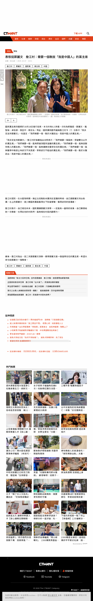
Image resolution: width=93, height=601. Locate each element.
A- (14, 120)
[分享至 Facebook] (2, 75)
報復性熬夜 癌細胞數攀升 (20, 341)
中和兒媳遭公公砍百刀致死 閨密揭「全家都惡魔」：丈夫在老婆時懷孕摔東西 (18, 474)
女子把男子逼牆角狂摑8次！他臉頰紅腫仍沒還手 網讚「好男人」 (46, 387)
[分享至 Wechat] (2, 79)
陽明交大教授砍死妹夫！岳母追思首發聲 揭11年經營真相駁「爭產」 (18, 409)
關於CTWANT (26, 571)
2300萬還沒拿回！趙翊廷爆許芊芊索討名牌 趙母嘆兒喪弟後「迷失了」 (73, 539)
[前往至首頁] (10, 33)
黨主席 (37, 66)
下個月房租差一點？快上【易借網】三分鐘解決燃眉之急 (73, 517)
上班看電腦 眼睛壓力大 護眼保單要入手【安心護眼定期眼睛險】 (18, 430)
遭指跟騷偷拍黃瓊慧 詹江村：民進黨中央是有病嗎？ (29, 294)
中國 (45, 66)
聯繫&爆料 (40, 571)
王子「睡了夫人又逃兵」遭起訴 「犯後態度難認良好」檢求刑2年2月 (18, 495)
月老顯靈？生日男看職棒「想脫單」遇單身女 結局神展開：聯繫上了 (39, 326)
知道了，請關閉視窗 (81, 590)
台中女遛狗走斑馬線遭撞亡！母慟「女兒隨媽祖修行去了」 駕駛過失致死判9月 (73, 409)
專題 (84, 39)
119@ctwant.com (60, 351)
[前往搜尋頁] (88, 33)
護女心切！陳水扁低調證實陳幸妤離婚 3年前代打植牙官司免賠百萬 (18, 452)
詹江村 (9, 66)
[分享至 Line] (2, 71)
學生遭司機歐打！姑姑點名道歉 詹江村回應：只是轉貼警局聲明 (33, 286)
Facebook (30, 577)
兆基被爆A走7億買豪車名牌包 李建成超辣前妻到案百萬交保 (73, 495)
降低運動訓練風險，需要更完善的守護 (45, 495)
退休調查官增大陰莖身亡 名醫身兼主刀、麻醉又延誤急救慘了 (19, 387)
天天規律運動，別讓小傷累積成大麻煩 (45, 409)
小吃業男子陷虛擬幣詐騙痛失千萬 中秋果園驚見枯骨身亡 (34, 330)
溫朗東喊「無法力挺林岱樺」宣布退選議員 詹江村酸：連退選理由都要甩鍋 (38, 278)
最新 (16, 39)
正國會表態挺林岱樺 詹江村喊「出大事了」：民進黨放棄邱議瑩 (33, 282)
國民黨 (28, 66)
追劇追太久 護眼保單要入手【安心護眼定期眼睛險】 (19, 517)
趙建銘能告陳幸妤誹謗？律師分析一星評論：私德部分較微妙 (45, 517)
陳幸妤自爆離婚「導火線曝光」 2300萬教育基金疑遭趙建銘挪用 (46, 539)
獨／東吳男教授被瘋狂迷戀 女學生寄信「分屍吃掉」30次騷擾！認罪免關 (46, 430)
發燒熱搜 (69, 571)
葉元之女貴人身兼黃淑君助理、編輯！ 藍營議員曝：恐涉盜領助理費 (35, 290)
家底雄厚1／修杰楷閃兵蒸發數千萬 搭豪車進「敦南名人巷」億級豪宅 (18, 539)
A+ (8, 120)
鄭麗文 (18, 66)
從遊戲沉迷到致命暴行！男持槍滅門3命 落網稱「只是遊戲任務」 (37, 319)
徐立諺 (12, 61)
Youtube (48, 577)
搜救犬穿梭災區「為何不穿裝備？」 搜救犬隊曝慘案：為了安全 (36, 337)
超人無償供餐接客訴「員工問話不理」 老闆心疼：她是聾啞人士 (36, 323)
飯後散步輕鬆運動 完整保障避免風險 (46, 452)
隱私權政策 (53, 595)
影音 (77, 39)
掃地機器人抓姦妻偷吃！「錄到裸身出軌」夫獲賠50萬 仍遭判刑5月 (73, 452)
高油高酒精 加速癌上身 (72, 472)
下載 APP (78, 33)
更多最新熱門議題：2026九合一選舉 (25, 333)
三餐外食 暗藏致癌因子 (72, 385)
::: (7, 42)
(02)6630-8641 (30, 351)
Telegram (66, 577)
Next (2, 84)
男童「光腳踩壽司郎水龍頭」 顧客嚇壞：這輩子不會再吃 (46, 474)
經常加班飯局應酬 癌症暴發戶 (73, 430)
